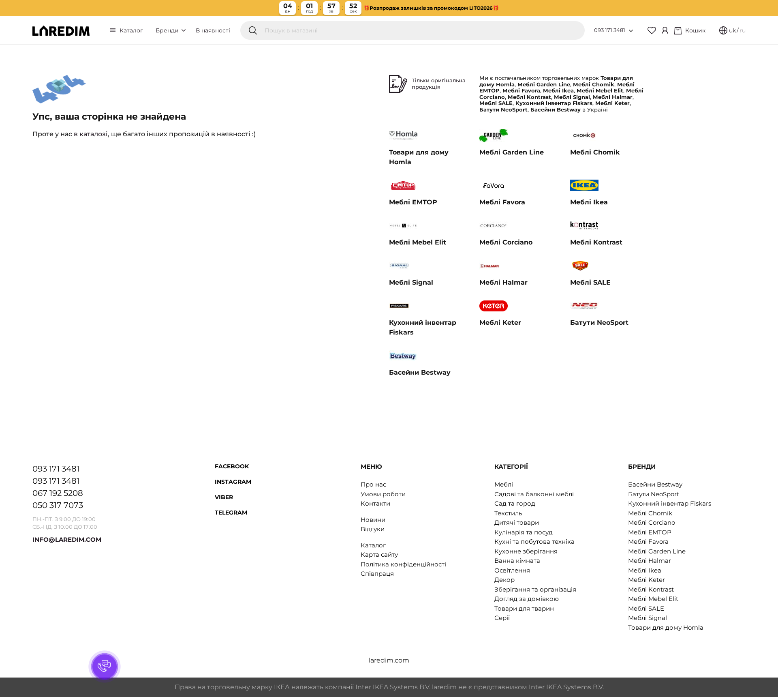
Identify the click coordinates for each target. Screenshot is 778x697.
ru (743, 30)
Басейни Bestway (655, 484)
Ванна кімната (517, 560)
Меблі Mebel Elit (653, 599)
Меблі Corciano (651, 522)
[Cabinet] (665, 30)
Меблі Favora (648, 541)
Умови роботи (383, 494)
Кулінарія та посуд (523, 532)
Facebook (232, 466)
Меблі (503, 484)
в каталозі (91, 134)
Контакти (375, 503)
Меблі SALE (646, 608)
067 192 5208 (57, 493)
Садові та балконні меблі (534, 494)
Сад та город (514, 503)
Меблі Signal (647, 618)
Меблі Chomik (650, 513)
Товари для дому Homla (665, 627)
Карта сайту (379, 554)
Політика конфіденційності (403, 564)
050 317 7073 (57, 505)
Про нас (373, 484)
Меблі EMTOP (649, 532)
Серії (502, 618)
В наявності (213, 30)
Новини (373, 519)
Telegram (231, 512)
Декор (504, 579)
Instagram (233, 481)
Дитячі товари (516, 522)
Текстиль (508, 513)
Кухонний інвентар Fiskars (669, 503)
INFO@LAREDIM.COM (66, 539)
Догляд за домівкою (526, 599)
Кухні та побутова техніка (534, 541)
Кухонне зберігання (526, 551)
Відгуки (373, 529)
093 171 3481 (609, 30)
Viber (224, 497)
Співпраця (377, 573)
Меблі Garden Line (657, 551)
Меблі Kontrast (651, 589)
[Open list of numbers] (631, 30)
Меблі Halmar (649, 560)
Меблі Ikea (644, 570)
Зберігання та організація (535, 589)
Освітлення (512, 570)
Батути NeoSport (653, 494)
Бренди (168, 30)
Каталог (131, 30)
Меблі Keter (646, 579)
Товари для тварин (524, 608)
